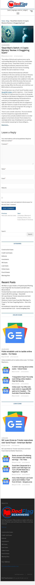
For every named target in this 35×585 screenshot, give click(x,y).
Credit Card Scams (7, 253)
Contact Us (29, 574)
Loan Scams (5, 266)
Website (4, 188)
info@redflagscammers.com (11, 566)
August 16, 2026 (16, 462)
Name (4, 169)
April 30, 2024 (5, 356)
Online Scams (5, 269)
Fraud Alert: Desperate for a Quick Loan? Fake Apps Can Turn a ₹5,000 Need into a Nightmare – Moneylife (21, 469)
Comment (5, 144)
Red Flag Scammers (19, 574)
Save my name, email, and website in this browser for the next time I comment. (17, 203)
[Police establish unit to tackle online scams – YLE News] (17, 332)
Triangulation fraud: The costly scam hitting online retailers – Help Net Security (22, 379)
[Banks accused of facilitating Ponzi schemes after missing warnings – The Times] (6, 459)
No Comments (19, 56)
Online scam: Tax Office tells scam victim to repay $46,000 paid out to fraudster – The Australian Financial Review (21, 390)
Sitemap (4, 527)
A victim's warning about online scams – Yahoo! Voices (22, 368)
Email (4, 178)
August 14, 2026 (16, 474)
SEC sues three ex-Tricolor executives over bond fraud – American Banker (17, 441)
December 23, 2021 (8, 56)
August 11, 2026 (16, 484)
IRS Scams (5, 262)
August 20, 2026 (6, 445)
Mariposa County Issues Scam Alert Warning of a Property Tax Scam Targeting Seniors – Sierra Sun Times (16, 302)
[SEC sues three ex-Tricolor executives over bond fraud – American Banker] (17, 421)
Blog (7, 21)
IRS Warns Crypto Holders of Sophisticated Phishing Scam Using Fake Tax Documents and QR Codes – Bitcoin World (17, 288)
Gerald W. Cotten (7, 92)
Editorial (4, 256)
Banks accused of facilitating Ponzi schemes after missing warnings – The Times (21, 458)
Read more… (5, 125)
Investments (5, 259)
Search (4, 231)
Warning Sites (6, 275)
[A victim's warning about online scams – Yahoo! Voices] (6, 370)
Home (3, 21)
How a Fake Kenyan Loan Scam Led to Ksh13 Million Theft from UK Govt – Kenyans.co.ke (22, 480)
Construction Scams (7, 249)
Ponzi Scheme (5, 44)
